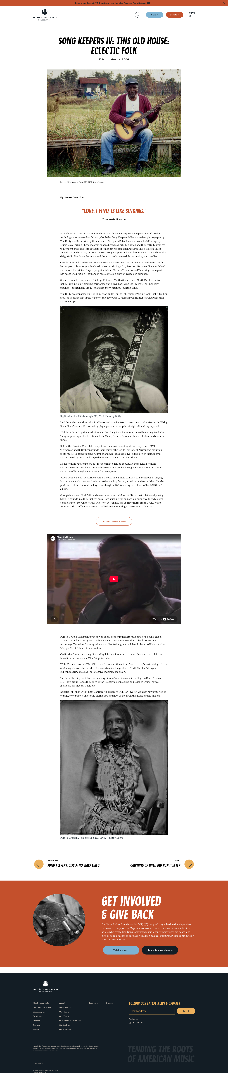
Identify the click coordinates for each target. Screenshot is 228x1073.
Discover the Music (42, 1007)
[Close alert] (224, 3)
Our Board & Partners (70, 1021)
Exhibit (36, 1029)
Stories (36, 1021)
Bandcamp (38, 1016)
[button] (192, 14)
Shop (153, 16)
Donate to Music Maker (159, 950)
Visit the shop (120, 950)
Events (36, 1025)
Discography (39, 1012)
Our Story (64, 1012)
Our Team (64, 1016)
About (62, 1003)
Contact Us (64, 1025)
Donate (173, 16)
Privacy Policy (38, 1063)
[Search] (137, 14)
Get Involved (65, 1029)
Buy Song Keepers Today (114, 521)
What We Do (65, 1007)
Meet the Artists (41, 1003)
